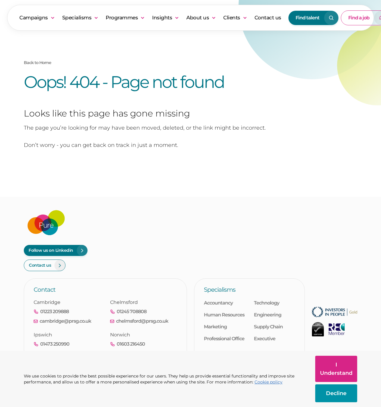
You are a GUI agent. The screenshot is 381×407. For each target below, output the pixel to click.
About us (197, 18)
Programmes (122, 18)
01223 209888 (54, 311)
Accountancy (218, 303)
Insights (162, 18)
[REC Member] (336, 329)
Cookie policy (268, 382)
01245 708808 (131, 311)
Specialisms (77, 18)
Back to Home (37, 62)
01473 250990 (54, 344)
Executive (264, 338)
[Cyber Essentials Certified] (318, 329)
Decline (336, 393)
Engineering (267, 315)
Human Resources (224, 315)
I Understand (336, 368)
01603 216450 (131, 344)
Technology (266, 303)
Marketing (215, 327)
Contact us (267, 18)
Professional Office (224, 338)
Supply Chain (268, 327)
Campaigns (33, 18)
